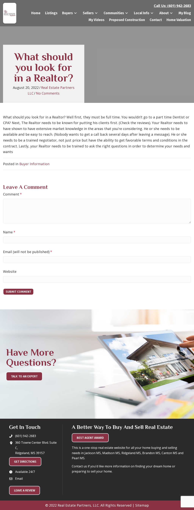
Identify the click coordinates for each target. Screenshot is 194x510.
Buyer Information (34, 164)
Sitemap (142, 505)
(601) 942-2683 (179, 5)
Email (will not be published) (27, 252)
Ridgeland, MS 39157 (30, 453)
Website (9, 271)
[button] (74, 479)
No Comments (47, 93)
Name (9, 232)
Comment (12, 194)
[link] (35, 13)
